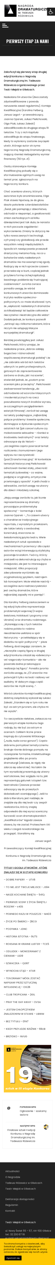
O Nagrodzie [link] (12, 1177)
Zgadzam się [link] (13, 1258)
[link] (51, 12)
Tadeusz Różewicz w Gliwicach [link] (23, 1183)
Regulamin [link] (11, 1205)
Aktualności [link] (12, 1171)
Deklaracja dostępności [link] (19, 1199)
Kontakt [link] (10, 1211)
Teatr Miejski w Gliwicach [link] (20, 1189)
